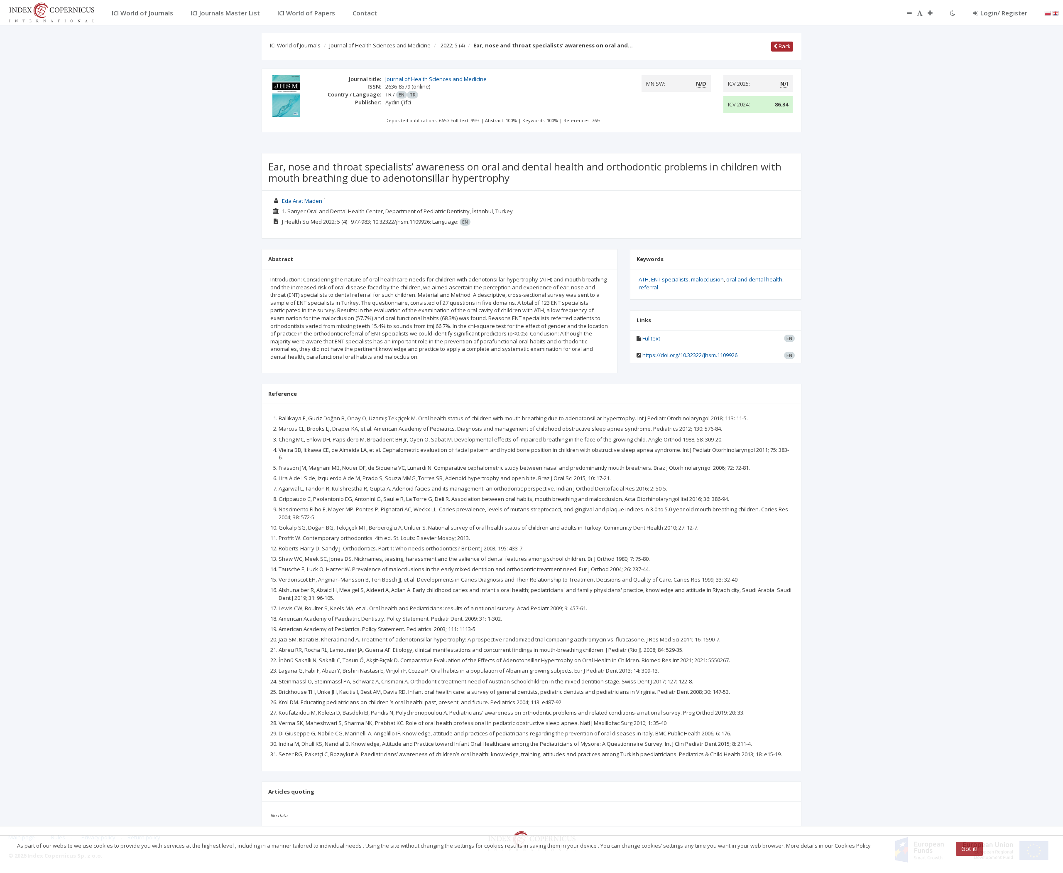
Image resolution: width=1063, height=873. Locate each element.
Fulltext (651, 338)
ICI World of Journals (295, 45)
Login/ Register (1003, 13)
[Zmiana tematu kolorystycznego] (952, 13)
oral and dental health (754, 279)
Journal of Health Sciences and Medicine (380, 45)
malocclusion (707, 279)
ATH (644, 279)
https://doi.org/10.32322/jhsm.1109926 (689, 355)
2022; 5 (453, 45)
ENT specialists (669, 279)
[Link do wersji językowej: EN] (1055, 12)
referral (648, 287)
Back (784, 46)
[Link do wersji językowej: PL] (1047, 12)
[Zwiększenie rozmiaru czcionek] (934, 13)
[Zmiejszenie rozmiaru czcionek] (905, 13)
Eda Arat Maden (302, 201)
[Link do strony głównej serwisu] (51, 11)
